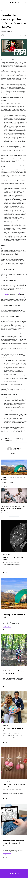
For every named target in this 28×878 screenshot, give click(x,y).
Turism (19, 611)
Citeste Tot (6, 570)
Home (3, 10)
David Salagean (16, 449)
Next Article (4, 486)
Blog (4, 781)
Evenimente (5, 725)
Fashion (10, 554)
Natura (15, 611)
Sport (19, 668)
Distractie (10, 611)
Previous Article (6, 457)
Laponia (14, 3)
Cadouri (9, 10)
